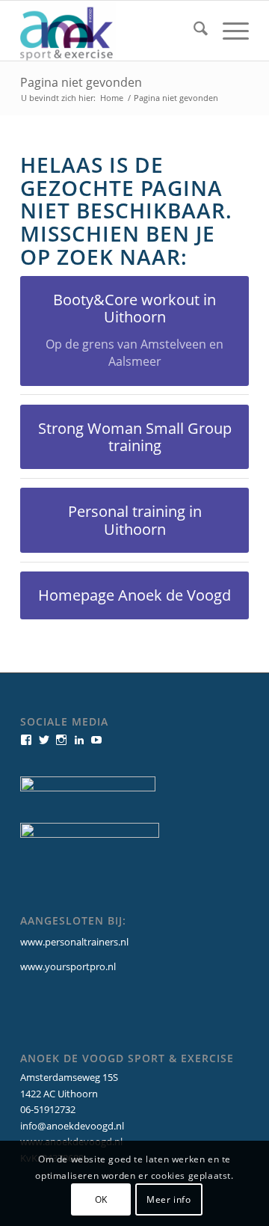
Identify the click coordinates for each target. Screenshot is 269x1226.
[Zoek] (193, 31)
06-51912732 (47, 1109)
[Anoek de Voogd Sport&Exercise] (111, 31)
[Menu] (228, 31)
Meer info (168, 1199)
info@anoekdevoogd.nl (72, 1125)
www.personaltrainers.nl (74, 941)
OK (101, 1199)
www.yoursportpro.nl (68, 966)
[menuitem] (193, 31)
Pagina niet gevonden (81, 82)
